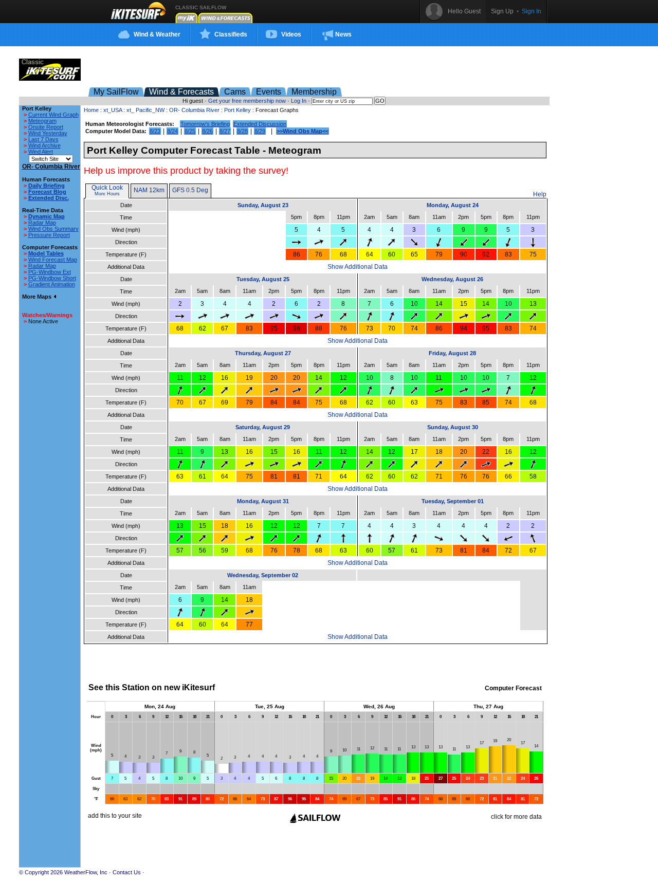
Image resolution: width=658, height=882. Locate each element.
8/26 (207, 131)
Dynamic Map (46, 216)
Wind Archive (44, 145)
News (343, 34)
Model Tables (46, 253)
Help (539, 194)
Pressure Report (49, 235)
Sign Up (502, 11)
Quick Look (107, 187)
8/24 (172, 131)
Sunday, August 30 (452, 427)
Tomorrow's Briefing (205, 124)
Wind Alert (40, 152)
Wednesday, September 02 (262, 575)
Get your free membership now (247, 101)
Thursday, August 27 (263, 353)
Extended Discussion (259, 124)
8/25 (190, 131)
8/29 (259, 131)
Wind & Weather (157, 34)
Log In (298, 101)
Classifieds (230, 34)
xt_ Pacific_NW (145, 110)
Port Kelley (237, 110)
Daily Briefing (46, 185)
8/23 (155, 131)
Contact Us (127, 872)
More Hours (107, 193)
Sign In (531, 11)
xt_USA (112, 110)
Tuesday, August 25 (262, 279)
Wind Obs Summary (53, 229)
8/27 (225, 131)
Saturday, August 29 (262, 427)
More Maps (37, 296)
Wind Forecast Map (52, 259)
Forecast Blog (47, 192)
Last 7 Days (43, 139)
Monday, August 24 (453, 205)
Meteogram (42, 121)
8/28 (242, 131)
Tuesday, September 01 (453, 501)
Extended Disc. (48, 198)
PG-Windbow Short (52, 278)
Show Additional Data (357, 266)
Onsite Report (45, 127)
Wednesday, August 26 (452, 279)
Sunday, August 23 (262, 205)
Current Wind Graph (53, 115)
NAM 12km (149, 190)
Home (91, 110)
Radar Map (42, 222)
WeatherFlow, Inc (85, 872)
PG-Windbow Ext (49, 272)
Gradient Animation (51, 284)
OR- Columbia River (194, 110)
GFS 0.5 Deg (190, 190)
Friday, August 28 (452, 353)
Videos (291, 34)
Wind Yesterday (47, 133)
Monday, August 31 (263, 501)
